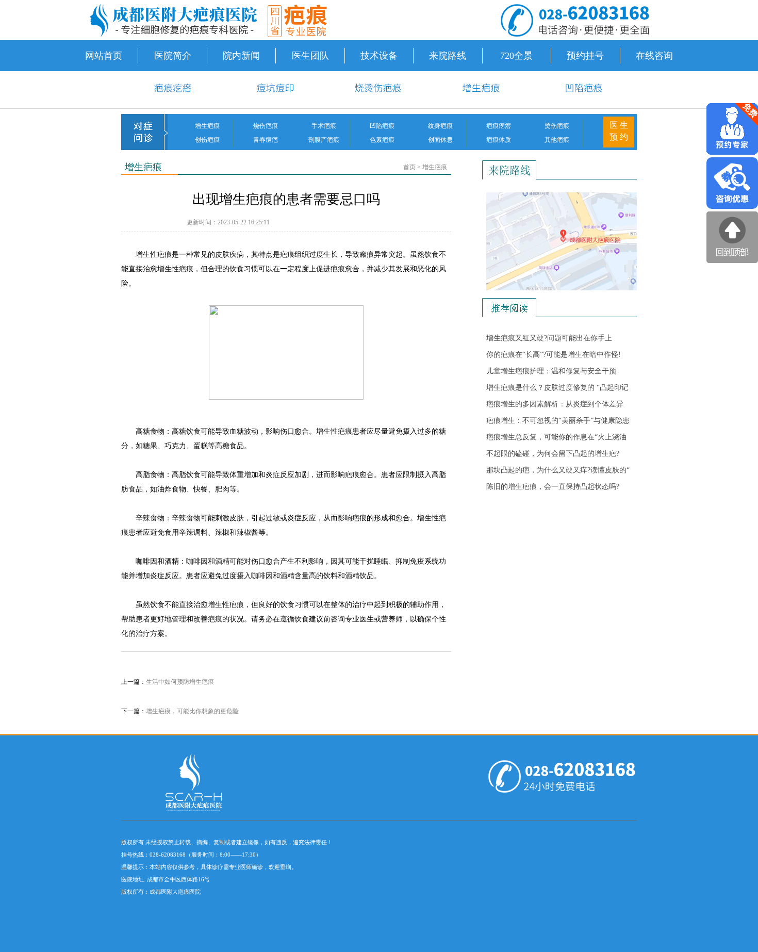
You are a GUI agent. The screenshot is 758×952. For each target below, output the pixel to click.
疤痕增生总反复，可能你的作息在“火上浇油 (556, 437)
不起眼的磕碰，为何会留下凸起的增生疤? (552, 453)
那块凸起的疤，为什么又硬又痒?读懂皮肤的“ (558, 470)
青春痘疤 (265, 139)
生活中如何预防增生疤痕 (180, 681)
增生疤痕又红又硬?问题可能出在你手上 (549, 338)
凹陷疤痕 (382, 125)
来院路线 (447, 56)
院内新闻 (241, 56)
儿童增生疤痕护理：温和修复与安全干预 (551, 371)
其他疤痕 (557, 139)
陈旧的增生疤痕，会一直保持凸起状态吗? (552, 486)
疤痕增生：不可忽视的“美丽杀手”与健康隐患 (558, 420)
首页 (409, 167)
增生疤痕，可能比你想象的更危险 (192, 711)
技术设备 (379, 56)
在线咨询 (654, 56)
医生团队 (310, 56)
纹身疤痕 (440, 125)
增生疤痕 (207, 125)
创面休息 (440, 139)
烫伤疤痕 (557, 125)
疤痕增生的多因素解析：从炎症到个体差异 (554, 404)
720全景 (516, 56)
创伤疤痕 (207, 139)
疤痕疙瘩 (498, 125)
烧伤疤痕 (265, 125)
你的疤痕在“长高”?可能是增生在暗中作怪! (553, 354)
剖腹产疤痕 (323, 139)
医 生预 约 (618, 131)
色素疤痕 (382, 139)
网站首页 (103, 56)
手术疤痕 (323, 125)
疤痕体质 (498, 139)
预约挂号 (585, 56)
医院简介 (172, 56)
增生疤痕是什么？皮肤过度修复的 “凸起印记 (557, 387)
